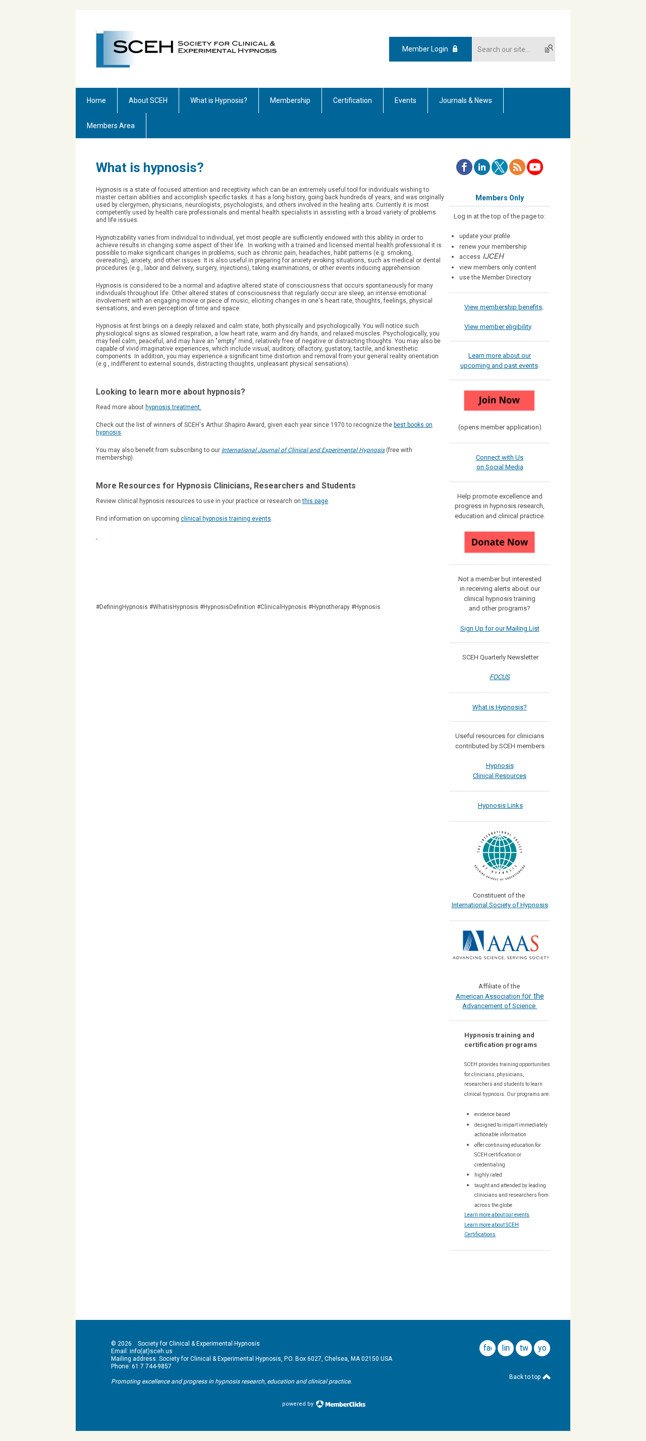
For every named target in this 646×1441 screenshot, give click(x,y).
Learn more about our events (496, 1214)
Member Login (425, 49)
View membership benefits (503, 307)
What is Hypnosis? (499, 707)
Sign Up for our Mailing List (500, 628)
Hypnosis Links (500, 805)
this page (315, 501)
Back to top (525, 1376)
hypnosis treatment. (173, 407)
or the (534, 996)
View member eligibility (497, 326)
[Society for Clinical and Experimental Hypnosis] (187, 65)
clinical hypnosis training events (226, 518)
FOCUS (500, 677)
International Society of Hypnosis (500, 905)
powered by (298, 1404)
